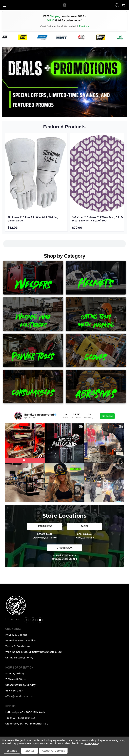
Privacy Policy (91, 743)
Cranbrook (64, 547)
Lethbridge (44, 526)
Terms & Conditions (17, 646)
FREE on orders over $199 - (64, 18)
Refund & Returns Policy (20, 640)
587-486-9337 (14, 690)
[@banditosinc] (18, 416)
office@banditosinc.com (20, 696)
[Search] (117, 5)
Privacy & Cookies (16, 634)
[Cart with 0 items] (123, 5)
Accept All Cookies (53, 750)
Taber (85, 526)
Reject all (29, 750)
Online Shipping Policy (19, 657)
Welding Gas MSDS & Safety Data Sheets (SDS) (33, 651)
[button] (33, 605)
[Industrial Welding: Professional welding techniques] (64, 82)
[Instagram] (33, 620)
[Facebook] (26, 620)
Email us (84, 26)
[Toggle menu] (4, 5)
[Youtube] (40, 620)
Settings (12, 750)
